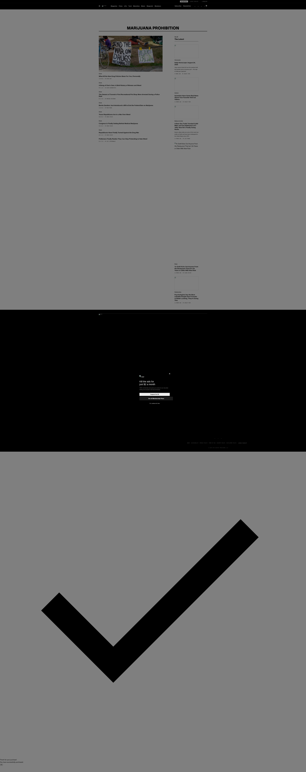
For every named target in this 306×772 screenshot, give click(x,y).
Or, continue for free (155, 403)
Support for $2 (154, 394)
